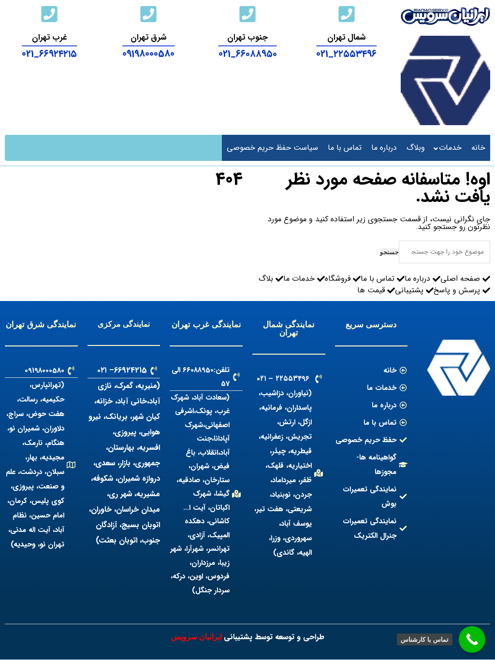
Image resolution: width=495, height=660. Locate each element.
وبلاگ (416, 148)
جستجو (389, 252)
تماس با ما (345, 148)
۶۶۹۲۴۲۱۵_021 (49, 53)
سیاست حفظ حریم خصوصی (272, 148)
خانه (478, 148)
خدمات (450, 148)
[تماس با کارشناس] (472, 639)
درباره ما (384, 148)
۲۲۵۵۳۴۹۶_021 (346, 53)
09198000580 (148, 53)
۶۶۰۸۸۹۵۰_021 (247, 53)
